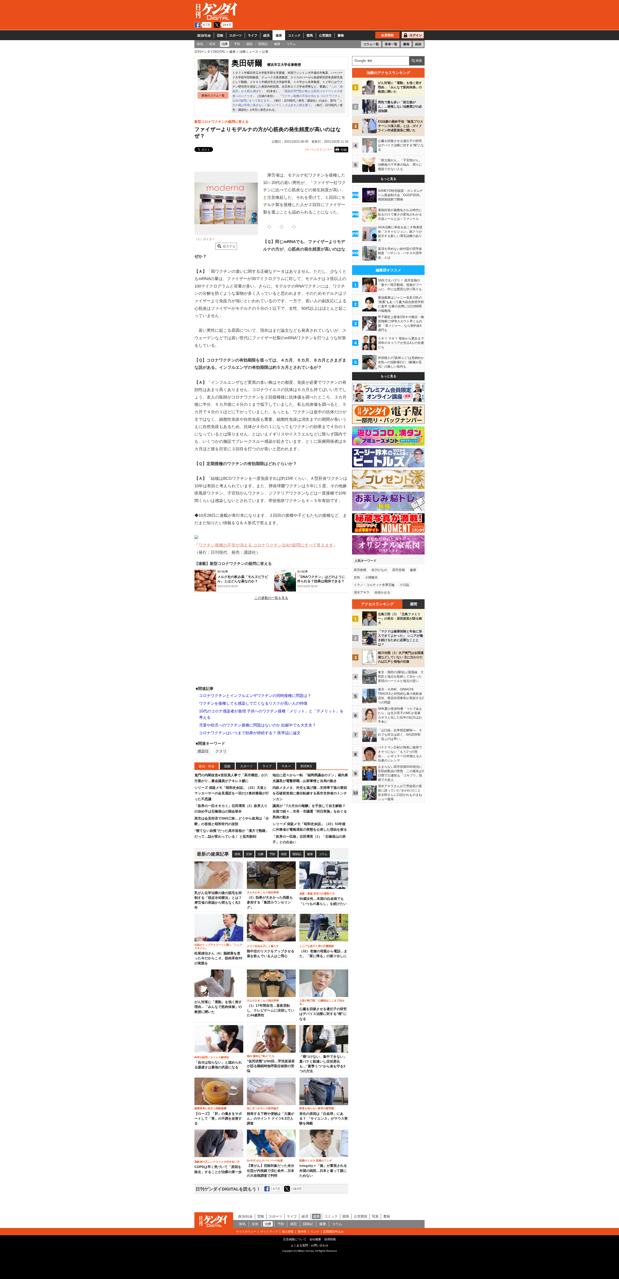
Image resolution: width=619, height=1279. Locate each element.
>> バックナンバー (318, 149)
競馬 (310, 35)
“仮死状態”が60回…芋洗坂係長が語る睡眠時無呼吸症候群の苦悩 (271, 1066)
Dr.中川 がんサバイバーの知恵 (265, 1160)
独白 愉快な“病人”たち (260, 1056)
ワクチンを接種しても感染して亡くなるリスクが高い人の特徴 (253, 703)
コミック (294, 35)
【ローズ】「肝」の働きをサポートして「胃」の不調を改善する (218, 1118)
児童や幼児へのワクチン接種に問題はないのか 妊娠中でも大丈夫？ (257, 725)
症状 (249, 854)
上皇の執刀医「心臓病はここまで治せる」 (322, 1002)
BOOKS (306, 766)
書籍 (341, 35)
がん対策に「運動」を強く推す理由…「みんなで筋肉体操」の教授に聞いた (218, 1007)
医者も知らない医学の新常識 (316, 1108)
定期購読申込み (333, 1231)
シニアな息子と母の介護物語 (316, 946)
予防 (272, 854)
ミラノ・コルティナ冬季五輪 (374, 585)
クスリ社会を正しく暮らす (263, 946)
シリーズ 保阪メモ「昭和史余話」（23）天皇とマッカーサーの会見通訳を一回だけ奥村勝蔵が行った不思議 (231, 793)
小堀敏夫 (371, 577)
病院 (284, 854)
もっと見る (388, 179)
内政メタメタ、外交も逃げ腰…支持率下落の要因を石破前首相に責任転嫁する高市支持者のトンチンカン (310, 793)
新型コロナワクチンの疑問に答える (221, 122)
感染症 (203, 751)
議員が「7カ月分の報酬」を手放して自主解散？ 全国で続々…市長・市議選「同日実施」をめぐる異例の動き (310, 811)
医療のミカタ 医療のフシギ (315, 1160)
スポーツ (235, 35)
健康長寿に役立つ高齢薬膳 (210, 1108)
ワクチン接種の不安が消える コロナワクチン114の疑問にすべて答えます (266, 545)
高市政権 (360, 570)
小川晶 (404, 585)
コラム (323, 854)
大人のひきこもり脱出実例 (263, 892)
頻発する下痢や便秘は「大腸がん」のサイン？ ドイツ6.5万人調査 (270, 1118)
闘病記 (297, 854)
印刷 (344, 150)
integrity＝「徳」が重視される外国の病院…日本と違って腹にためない (323, 1170)
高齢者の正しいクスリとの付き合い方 (217, 1161)
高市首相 (398, 570)
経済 (266, 35)
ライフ (252, 35)
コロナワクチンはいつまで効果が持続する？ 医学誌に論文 (250, 733)
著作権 (302, 1231)
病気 (237, 854)
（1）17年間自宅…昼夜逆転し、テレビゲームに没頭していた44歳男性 (270, 1010)
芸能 (220, 35)
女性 (357, 577)
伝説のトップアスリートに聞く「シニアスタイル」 (218, 946)
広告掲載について (294, 1239)
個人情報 (288, 1231)
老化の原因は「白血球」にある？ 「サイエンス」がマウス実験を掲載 (323, 1118)
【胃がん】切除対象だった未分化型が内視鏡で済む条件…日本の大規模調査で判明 (270, 1170)
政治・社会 (206, 766)
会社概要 (315, 1239)
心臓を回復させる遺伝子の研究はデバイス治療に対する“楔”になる (323, 1014)
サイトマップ (269, 1231)
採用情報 (330, 1239)
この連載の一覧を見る (271, 598)
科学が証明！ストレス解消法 (211, 1057)
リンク (314, 1231)
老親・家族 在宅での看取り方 (317, 893)
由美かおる (382, 592)
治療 (261, 854)
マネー (286, 766)
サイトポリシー (246, 1231)
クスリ (221, 751)
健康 (279, 35)
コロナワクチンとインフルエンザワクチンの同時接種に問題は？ (255, 696)
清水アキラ (361, 592)
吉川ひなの (379, 570)
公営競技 (325, 35)
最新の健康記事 (213, 854)
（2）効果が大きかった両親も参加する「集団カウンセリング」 (270, 902)
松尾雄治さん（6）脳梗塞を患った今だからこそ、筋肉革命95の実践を (218, 958)
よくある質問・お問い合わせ (309, 1245)
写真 (375, 1216)
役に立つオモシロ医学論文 (263, 1108)
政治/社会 (204, 35)
